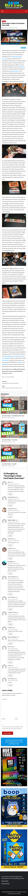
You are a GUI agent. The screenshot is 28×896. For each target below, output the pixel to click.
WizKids (21, 67)
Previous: (10, 382)
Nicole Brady (5, 27)
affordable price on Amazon (12, 356)
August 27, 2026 (12, 441)
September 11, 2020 (13, 27)
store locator (5, 360)
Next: (12, 387)
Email (16, 718)
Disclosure (23, 47)
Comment (5, 699)
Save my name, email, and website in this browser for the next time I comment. (12, 727)
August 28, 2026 (12, 417)
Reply (10, 494)
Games (4, 21)
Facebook (4, 364)
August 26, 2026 (12, 465)
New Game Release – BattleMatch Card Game (13, 416)
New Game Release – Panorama (10, 440)
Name (4, 718)
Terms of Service (5, 883)
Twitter (20, 362)
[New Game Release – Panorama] (14, 429)
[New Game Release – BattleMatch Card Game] (14, 405)
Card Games (7, 376)
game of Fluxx (15, 71)
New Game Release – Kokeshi (9, 464)
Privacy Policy (4, 881)
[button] (2, 11)
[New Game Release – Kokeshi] (14, 453)
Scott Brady (5, 417)
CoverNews (11, 893)
